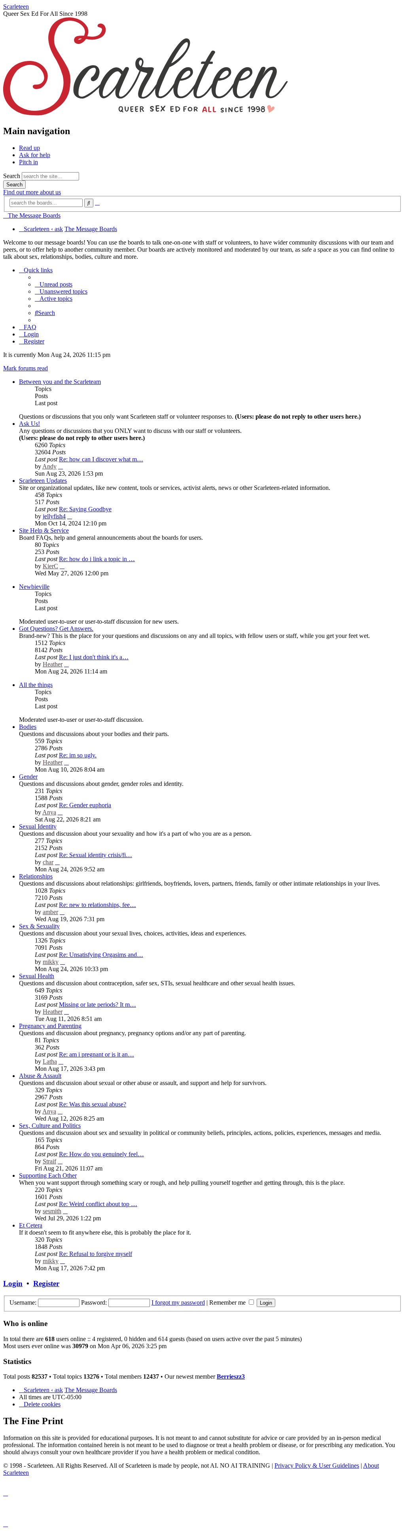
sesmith (52, 1211)
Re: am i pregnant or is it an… (96, 1054)
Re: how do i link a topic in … (97, 559)
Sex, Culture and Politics (50, 1125)
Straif (49, 1161)
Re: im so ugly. (78, 755)
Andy (49, 466)
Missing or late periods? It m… (97, 1004)
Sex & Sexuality (39, 926)
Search (11, 176)
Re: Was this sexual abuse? (92, 1104)
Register (46, 1283)
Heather (52, 664)
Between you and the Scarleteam (60, 381)
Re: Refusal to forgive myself (95, 1253)
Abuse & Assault (40, 1075)
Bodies (27, 726)
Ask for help (34, 155)
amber (50, 912)
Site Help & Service (44, 530)
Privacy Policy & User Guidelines (316, 1465)
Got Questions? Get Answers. (56, 628)
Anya (49, 812)
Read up (29, 147)
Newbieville (34, 586)
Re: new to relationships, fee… (97, 904)
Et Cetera (30, 1225)
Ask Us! (29, 423)
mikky (51, 961)
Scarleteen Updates (43, 480)
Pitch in (28, 162)
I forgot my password (178, 1302)
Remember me (228, 1302)
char (48, 862)
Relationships (36, 876)
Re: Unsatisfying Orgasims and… (101, 954)
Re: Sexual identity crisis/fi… (95, 855)
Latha (50, 1061)
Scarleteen (16, 6)
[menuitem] (53, 284)
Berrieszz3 (231, 1376)
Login (13, 1283)
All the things (36, 684)
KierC (50, 566)
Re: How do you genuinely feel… (101, 1154)
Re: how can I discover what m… (101, 459)
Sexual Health (36, 976)
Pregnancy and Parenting (50, 1026)
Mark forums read (25, 368)
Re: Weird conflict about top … (98, 1204)
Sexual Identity (38, 826)
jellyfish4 (54, 516)
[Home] (145, 114)
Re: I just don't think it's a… (94, 657)
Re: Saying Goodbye (85, 509)
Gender (28, 776)
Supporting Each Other (48, 1175)
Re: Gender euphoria (85, 805)
